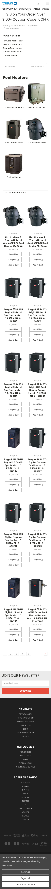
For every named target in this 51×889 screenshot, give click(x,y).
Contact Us (25, 725)
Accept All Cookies (25, 884)
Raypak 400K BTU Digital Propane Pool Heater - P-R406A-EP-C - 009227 (37, 465)
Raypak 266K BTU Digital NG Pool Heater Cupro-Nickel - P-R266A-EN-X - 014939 (37, 390)
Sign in (20, 732)
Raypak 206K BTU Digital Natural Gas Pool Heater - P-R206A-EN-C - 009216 (13, 390)
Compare (12, 259)
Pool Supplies (25, 752)
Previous (4, 886)
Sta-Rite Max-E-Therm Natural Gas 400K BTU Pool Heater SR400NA (13, 242)
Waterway (25, 797)
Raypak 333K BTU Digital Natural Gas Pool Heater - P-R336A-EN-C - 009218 (13, 315)
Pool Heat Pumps (11, 55)
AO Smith (25, 812)
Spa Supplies (25, 756)
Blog (25, 729)
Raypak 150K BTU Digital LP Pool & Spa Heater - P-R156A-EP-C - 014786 (13, 615)
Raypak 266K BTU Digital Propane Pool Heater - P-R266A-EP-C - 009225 (37, 540)
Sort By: (8, 192)
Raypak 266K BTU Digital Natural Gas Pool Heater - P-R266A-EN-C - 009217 (37, 315)
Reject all (25, 878)
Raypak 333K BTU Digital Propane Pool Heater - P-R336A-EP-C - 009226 (13, 540)
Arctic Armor (25, 808)
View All (25, 819)
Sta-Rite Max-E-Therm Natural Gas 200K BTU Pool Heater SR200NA (37, 242)
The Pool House (25, 763)
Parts (25, 759)
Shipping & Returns (25, 721)
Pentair (25, 786)
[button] (25, 66)
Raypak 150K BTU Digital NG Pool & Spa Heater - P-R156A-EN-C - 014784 (13, 465)
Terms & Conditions (26, 718)
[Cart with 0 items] (42, 3)
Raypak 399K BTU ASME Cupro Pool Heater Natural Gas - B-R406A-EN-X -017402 (37, 615)
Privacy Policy (25, 714)
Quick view (13, 254)
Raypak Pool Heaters (12, 48)
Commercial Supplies (25, 767)
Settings (25, 871)
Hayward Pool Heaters (13, 40)
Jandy (25, 793)
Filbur (25, 805)
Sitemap (25, 736)
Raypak (25, 816)
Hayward (25, 782)
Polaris (25, 801)
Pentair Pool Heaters (12, 44)
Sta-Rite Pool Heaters (13, 51)
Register (30, 732)
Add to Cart (13, 265)
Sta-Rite (25, 790)
